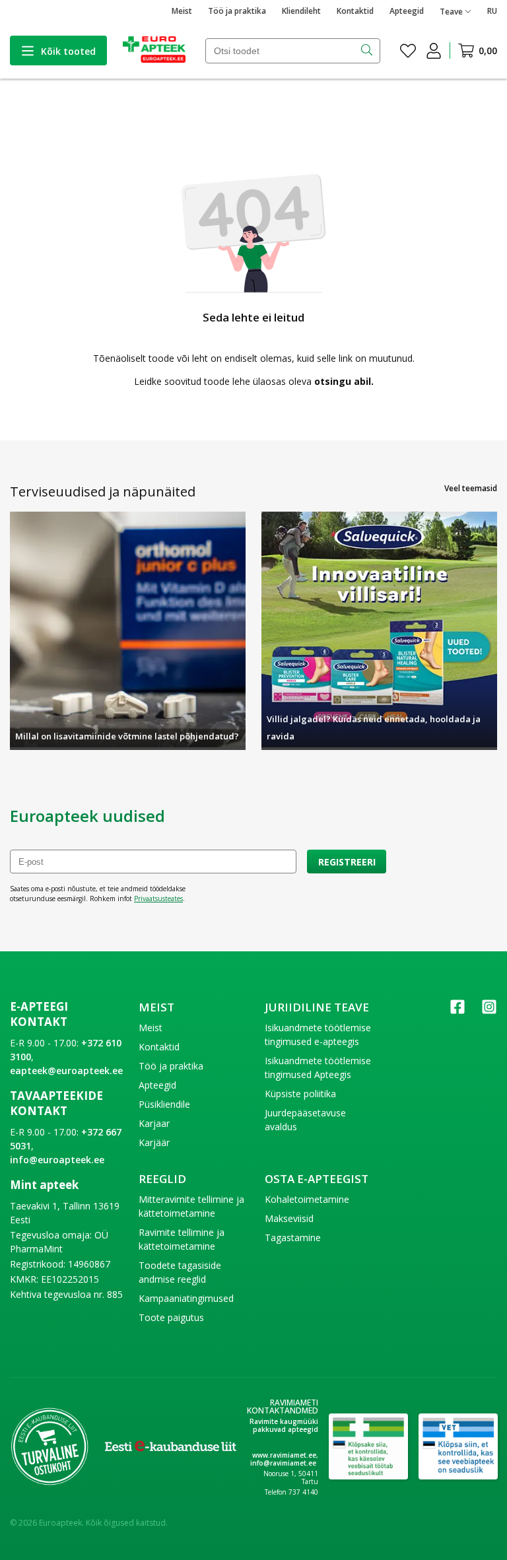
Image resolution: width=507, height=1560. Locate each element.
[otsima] (368, 50)
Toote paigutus (171, 1317)
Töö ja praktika (237, 11)
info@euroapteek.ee (57, 1159)
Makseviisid (289, 1218)
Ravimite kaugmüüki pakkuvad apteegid (284, 1425)
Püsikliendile (164, 1104)
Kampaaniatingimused (186, 1298)
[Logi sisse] (434, 51)
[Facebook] (457, 1011)
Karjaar (154, 1123)
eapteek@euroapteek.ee (66, 1070)
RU (492, 11)
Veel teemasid (470, 488)
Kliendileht (301, 11)
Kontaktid (355, 11)
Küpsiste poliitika (300, 1093)
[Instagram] (489, 1011)
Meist (182, 11)
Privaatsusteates (158, 898)
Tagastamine (293, 1237)
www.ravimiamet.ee (284, 1455)
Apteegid (406, 11)
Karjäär (154, 1142)
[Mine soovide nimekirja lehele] (408, 51)
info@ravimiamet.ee (283, 1463)
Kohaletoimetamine (307, 1199)
